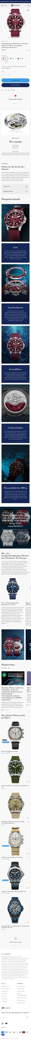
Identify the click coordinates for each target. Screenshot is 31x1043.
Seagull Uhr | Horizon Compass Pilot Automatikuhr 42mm (14, 891)
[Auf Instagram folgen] (3, 1023)
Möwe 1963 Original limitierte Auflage (10, 751)
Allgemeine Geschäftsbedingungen (22, 994)
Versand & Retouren (21, 986)
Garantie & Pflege (20, 991)
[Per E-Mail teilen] (13, 90)
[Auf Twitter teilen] (8, 90)
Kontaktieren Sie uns (21, 1002)
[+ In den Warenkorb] (27, 781)
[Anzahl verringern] (3, 74)
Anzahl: (3, 71)
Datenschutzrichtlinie (21, 997)
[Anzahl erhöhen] (9, 74)
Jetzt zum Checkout (15, 85)
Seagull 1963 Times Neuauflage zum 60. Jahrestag (12, 857)
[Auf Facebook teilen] (6, 90)
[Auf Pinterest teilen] (11, 90)
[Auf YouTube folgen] (6, 1023)
